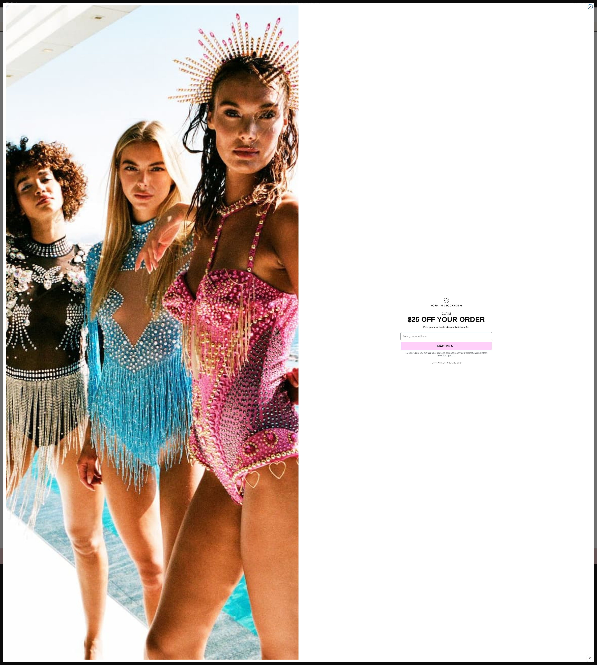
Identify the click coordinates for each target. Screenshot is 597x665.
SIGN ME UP (446, 346)
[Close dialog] (590, 6)
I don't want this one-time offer (446, 362)
